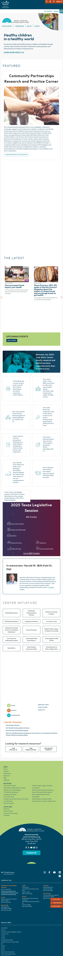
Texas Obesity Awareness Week (41, 799)
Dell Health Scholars (13, 725)
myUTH (3, 950)
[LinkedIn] (60, 872)
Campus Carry (4, 934)
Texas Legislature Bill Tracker (41, 794)
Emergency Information (7, 940)
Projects (6, 771)
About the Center (43, 704)
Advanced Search (48, 749)
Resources (7, 26)
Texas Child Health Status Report (42, 792)
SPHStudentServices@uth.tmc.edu (9, 892)
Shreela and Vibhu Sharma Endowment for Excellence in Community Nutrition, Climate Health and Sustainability (32, 734)
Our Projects (13, 749)
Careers (3, 938)
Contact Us (41, 710)
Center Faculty (42, 707)
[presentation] (1, 296)
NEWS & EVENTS (56, 906)
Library (2, 948)
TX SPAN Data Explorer (11, 792)
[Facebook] (49, 872)
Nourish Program (9, 803)
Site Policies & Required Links (8, 954)
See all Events (11, 340)
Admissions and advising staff (8, 894)
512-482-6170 (31, 843)
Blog (29, 26)
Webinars (19, 26)
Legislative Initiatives (10, 794)
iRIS (2, 944)
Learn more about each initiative (16, 154)
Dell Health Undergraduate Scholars (18, 728)
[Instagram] (45, 872)
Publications (7, 773)
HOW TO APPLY (56, 899)
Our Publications (30, 749)
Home (5, 769)
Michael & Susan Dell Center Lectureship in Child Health (16, 800)
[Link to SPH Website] (8, 873)
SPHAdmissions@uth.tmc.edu (8, 891)
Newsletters (35, 797)
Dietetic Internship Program (12, 790)
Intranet (3, 946)
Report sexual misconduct (7, 952)
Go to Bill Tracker (31, 553)
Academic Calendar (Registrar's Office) (11, 932)
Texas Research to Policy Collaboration (44, 801)
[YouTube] (54, 872)
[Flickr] (60, 876)
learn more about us (14, 52)
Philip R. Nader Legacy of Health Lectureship (42, 787)
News (37, 26)
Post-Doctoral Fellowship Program (17, 730)
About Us (6, 809)
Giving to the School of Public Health (10, 942)
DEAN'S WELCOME (57, 902)
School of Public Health (11, 813)
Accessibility (4, 928)
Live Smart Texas (9, 797)
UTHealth (7, 815)
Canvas (3, 936)
